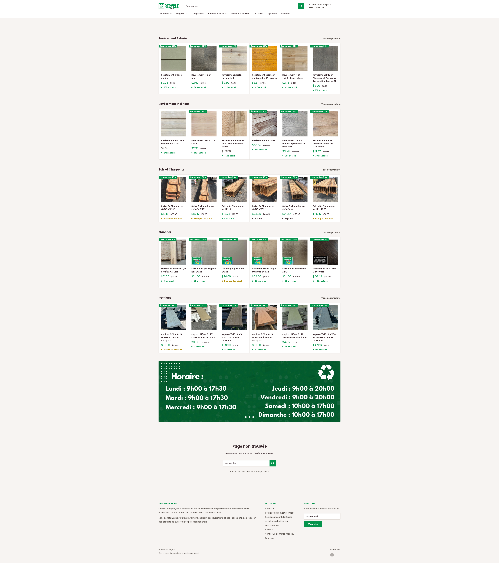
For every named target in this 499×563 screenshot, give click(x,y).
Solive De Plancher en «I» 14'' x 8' (233, 207)
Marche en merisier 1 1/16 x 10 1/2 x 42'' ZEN (173, 270)
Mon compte (316, 7)
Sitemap (269, 538)
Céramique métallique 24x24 (294, 270)
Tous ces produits (331, 38)
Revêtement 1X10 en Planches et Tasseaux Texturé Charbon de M (324, 78)
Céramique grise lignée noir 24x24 (203, 270)
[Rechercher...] (273, 463)
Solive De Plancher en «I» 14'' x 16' (293, 207)
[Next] (340, 68)
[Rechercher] (301, 6)
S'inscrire (269, 529)
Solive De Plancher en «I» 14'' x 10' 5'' (172, 207)
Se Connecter (272, 525)
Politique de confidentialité (278, 517)
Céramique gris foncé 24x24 (233, 270)
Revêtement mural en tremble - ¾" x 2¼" (172, 142)
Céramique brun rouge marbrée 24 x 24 (264, 270)
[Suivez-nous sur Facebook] (332, 555)
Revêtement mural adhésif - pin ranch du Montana (294, 143)
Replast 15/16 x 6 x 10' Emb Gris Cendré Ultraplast (171, 337)
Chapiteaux (198, 13)
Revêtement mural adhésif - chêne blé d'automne (323, 143)
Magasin (180, 13)
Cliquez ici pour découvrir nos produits (249, 471)
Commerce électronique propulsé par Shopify (179, 553)
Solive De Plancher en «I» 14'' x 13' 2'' (263, 207)
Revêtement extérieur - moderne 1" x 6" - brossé (264, 76)
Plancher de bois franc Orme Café (324, 270)
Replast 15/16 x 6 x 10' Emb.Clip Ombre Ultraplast (232, 337)
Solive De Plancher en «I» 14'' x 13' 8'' (324, 207)
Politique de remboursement (279, 512)
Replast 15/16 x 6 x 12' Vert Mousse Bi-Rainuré (294, 336)
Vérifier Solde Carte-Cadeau (279, 533)
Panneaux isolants (217, 13)
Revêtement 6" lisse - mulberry (172, 76)
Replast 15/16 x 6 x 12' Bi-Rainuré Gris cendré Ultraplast (325, 337)
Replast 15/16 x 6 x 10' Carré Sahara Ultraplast (203, 336)
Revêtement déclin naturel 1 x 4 (232, 76)
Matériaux (164, 13)
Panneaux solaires (240, 13)
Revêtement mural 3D (263, 140)
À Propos (269, 508)
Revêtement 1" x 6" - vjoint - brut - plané (292, 76)
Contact (285, 13)
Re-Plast (258, 13)
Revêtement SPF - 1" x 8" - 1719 (203, 142)
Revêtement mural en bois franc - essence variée (233, 143)
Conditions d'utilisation (276, 521)
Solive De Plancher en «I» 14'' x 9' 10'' (202, 207)
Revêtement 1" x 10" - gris (202, 76)
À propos (272, 13)
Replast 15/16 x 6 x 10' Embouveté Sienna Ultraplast (262, 337)
